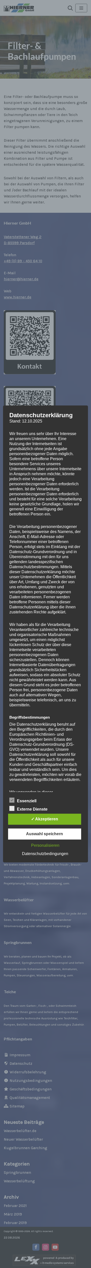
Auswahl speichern (44, 834)
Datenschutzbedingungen (45, 854)
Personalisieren (45, 845)
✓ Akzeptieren (44, 819)
